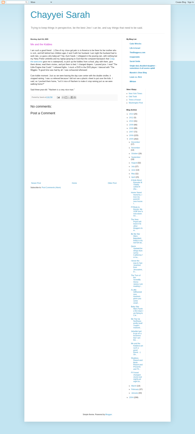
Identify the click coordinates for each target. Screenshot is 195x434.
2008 (131, 128)
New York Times (135, 93)
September (135, 157)
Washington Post (136, 103)
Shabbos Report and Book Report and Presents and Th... (137, 363)
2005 (131, 139)
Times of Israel (135, 100)
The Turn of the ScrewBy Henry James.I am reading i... (137, 280)
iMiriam (133, 81)
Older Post (112, 183)
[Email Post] (58, 97)
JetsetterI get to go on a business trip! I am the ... (136, 335)
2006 (131, 135)
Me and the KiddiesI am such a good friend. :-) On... (137, 349)
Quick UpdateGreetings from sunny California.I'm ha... (137, 251)
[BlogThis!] (66, 97)
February (135, 389)
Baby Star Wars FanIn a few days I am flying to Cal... (137, 311)
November (135, 148)
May (133, 174)
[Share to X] (69, 97)
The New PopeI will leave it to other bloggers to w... (137, 225)
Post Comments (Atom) (51, 187)
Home (74, 183)
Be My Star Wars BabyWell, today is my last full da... (137, 238)
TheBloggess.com (137, 52)
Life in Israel (135, 48)
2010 (131, 121)
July (133, 166)
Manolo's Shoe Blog (138, 73)
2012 (131, 118)
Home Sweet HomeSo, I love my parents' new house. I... (137, 198)
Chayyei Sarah (60, 15)
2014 (131, 114)
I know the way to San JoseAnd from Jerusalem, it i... (136, 266)
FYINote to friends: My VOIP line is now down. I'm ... (137, 211)
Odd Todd (133, 97)
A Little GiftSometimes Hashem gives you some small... (136, 296)
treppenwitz (135, 57)
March (134, 386)
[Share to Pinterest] (74, 97)
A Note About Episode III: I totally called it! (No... (136, 184)
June (133, 170)
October (134, 153)
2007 (131, 132)
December (135, 142)
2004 (131, 397)
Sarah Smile (135, 61)
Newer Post (36, 183)
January (134, 393)
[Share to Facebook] (71, 97)
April (133, 177)
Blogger (108, 414)
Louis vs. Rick (136, 77)
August (134, 163)
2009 (131, 125)
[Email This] (63, 97)
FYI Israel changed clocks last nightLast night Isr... (136, 377)
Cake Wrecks (135, 44)
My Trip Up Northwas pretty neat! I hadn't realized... (136, 323)
